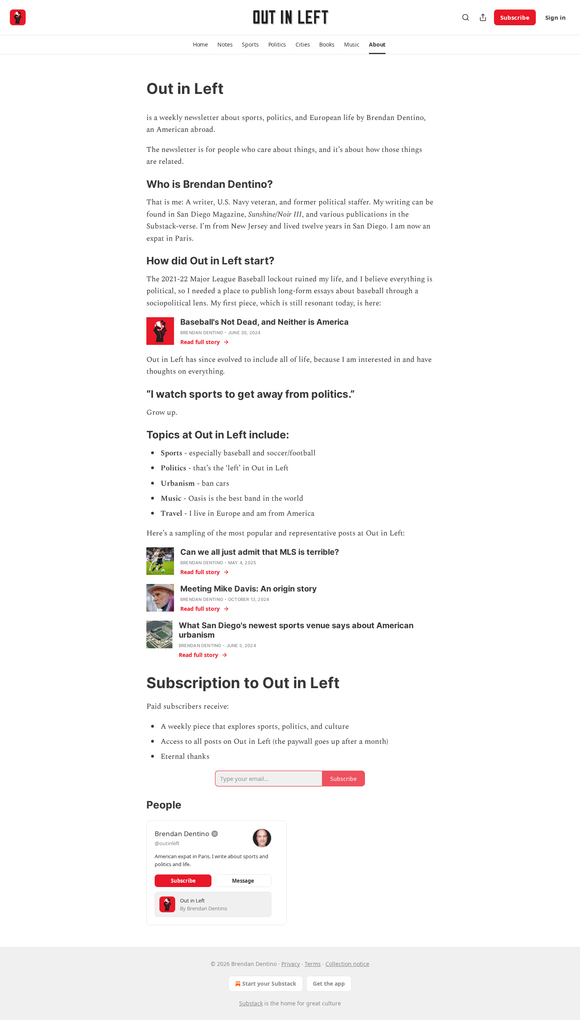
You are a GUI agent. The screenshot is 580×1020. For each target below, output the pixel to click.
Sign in (555, 17)
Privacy (290, 964)
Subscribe (514, 17)
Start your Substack (269, 983)
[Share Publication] (483, 17)
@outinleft (167, 843)
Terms (313, 964)
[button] (200, 44)
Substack (251, 1003)
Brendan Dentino (201, 332)
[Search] (465, 17)
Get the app (329, 983)
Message (243, 880)
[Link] (135, 88)
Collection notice (347, 964)
